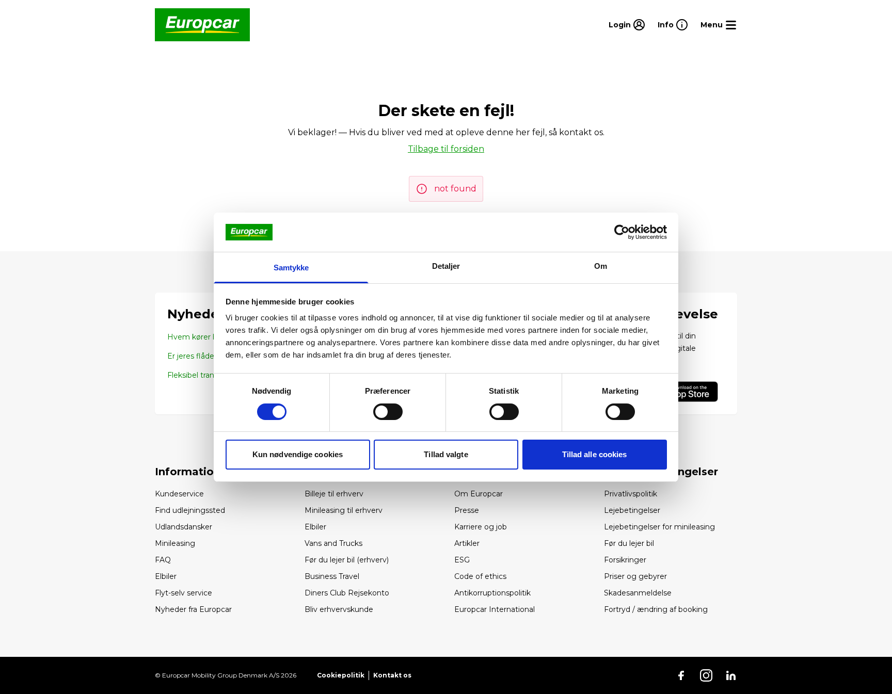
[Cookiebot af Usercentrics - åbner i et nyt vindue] (622, 232)
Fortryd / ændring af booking (656, 609)
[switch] (388, 412)
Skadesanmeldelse (638, 593)
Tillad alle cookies (594, 454)
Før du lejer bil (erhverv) (347, 559)
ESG (462, 559)
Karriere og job (480, 526)
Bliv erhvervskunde (339, 609)
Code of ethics (480, 576)
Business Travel (332, 576)
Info (666, 24)
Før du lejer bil (629, 543)
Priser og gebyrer (635, 576)
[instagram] (706, 675)
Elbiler (166, 576)
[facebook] (681, 675)
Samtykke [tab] (291, 267)
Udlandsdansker (183, 526)
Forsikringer (625, 559)
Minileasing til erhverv (344, 510)
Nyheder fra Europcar (193, 609)
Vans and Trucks (333, 543)
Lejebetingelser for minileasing (659, 526)
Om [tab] (600, 266)
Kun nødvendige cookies (297, 454)
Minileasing (175, 543)
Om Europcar (478, 493)
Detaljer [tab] (446, 266)
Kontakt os (392, 675)
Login (620, 24)
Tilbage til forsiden (446, 149)
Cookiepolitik (340, 675)
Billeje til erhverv (334, 493)
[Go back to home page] (202, 24)
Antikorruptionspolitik (492, 593)
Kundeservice (179, 493)
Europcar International (494, 609)
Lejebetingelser (632, 510)
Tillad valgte (446, 454)
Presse (466, 510)
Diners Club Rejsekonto (347, 593)
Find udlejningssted (190, 510)
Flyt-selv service (183, 593)
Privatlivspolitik (630, 493)
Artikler (467, 543)
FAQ (163, 559)
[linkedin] (731, 675)
